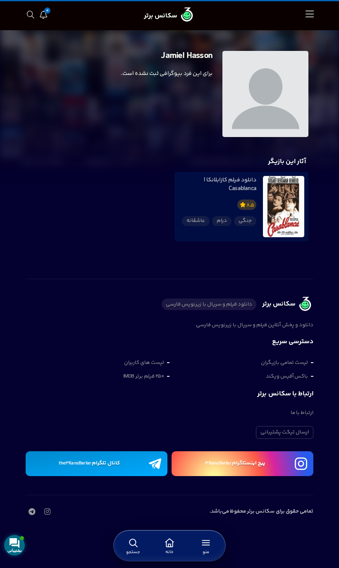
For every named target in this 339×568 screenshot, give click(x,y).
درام (222, 221)
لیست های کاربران (144, 363)
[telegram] (32, 512)
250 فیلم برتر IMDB (143, 376)
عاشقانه (195, 221)
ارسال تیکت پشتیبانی (284, 432)
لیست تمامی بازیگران (284, 363)
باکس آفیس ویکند (287, 376)
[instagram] (47, 512)
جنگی (245, 221)
